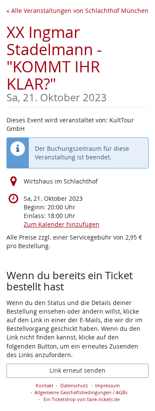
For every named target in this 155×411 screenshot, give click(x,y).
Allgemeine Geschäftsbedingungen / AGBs (80, 392)
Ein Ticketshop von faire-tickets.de (81, 399)
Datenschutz (74, 385)
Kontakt (44, 385)
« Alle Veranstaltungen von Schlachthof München (77, 10)
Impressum (107, 385)
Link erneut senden (77, 370)
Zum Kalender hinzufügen (61, 224)
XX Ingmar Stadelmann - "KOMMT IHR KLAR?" (56, 62)
